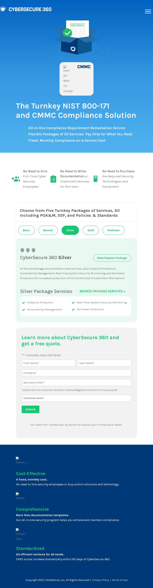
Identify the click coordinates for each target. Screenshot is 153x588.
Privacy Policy (100, 580)
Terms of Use (119, 580)
